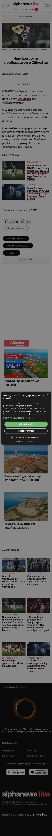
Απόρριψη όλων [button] (26, 431)
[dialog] (26, 417)
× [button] (48, 394)
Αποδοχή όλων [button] (26, 424)
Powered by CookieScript (26, 442)
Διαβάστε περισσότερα (36, 414)
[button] (26, 418)
